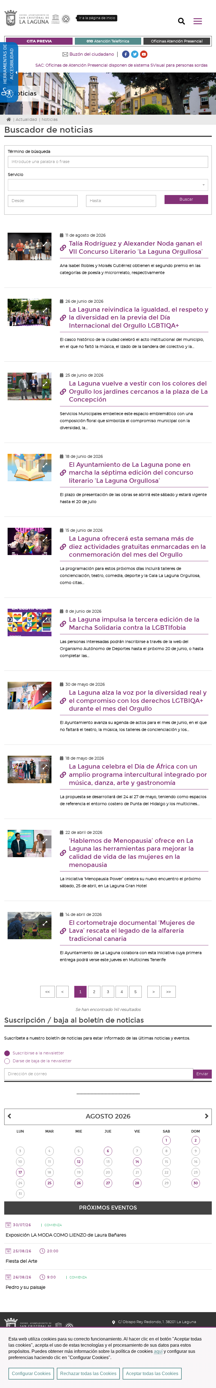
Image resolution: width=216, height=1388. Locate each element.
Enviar (202, 1074)
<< (47, 992)
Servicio (15, 175)
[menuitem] (39, 41)
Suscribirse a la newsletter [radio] (38, 1053)
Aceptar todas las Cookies (152, 1373)
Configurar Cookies (31, 1373)
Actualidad (26, 120)
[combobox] (108, 185)
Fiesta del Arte (21, 1261)
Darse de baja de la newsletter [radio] (42, 1061)
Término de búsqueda (29, 152)
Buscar (186, 199)
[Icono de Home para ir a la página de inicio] (39, 1324)
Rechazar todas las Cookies (88, 1373)
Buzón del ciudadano (91, 54)
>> (168, 992)
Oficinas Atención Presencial (176, 41)
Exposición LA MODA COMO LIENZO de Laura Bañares (66, 1235)
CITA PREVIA (39, 41)
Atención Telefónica (108, 41)
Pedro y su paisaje (26, 1287)
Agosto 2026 (108, 1116)
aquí (158, 1351)
